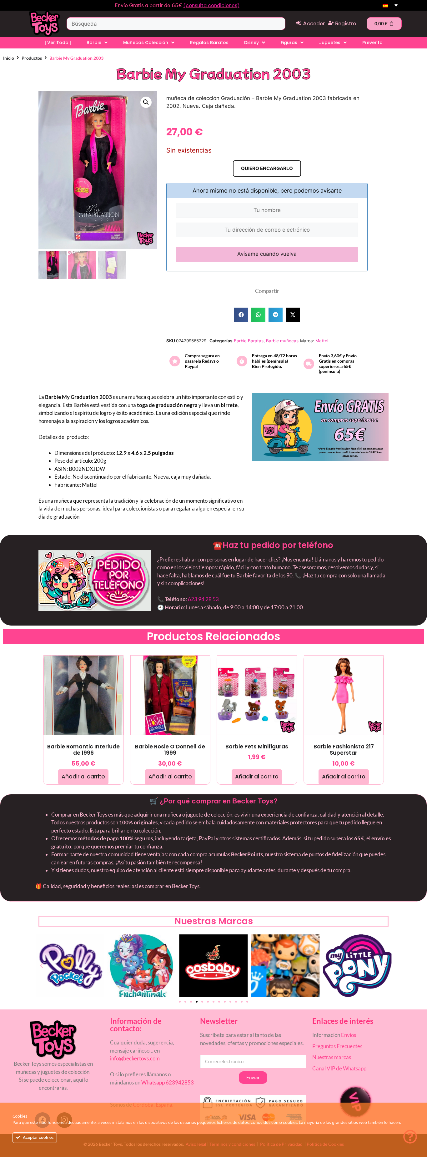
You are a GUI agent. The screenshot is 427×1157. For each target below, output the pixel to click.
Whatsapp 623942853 (167, 1082)
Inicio (8, 58)
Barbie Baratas (249, 340)
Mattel (321, 340)
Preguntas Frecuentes (337, 1046)
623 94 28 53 (203, 599)
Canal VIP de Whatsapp (339, 1068)
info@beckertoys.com (135, 1058)
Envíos (348, 1035)
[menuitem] (390, 5)
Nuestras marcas (331, 1057)
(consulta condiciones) (211, 5)
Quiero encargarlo (267, 168)
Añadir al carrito (83, 776)
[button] (146, 102)
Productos (32, 58)
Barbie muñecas (282, 340)
